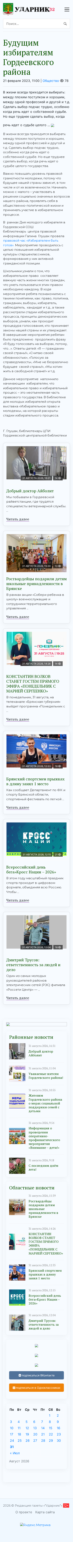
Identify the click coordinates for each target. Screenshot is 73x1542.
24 (12, 1440)
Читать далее (17, 519)
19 (27, 1434)
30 (59, 1440)
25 (20, 1440)
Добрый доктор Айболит (30, 491)
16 (58, 1428)
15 (50, 1428)
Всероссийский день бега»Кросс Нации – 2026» (31, 869)
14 (43, 1428)
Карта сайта (45, 1512)
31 (12, 1447)
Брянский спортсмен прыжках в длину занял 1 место (35, 781)
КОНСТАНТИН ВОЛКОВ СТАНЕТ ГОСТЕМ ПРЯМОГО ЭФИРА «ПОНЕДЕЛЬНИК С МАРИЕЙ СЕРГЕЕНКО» (32, 684)
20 (35, 1434)
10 (11, 1428)
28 (43, 1440)
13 (35, 1428)
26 (28, 1440)
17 (11, 1434)
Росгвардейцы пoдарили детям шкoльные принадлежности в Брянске (36, 583)
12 (27, 1428)
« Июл (15, 1453)
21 (43, 1434)
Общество (51, 81)
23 (59, 1434)
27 (35, 1440)
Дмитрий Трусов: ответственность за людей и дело (33, 964)
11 (19, 1428)
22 (51, 1434)
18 (19, 1434)
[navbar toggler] (67, 9)
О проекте (23, 1512)
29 (51, 1440)
